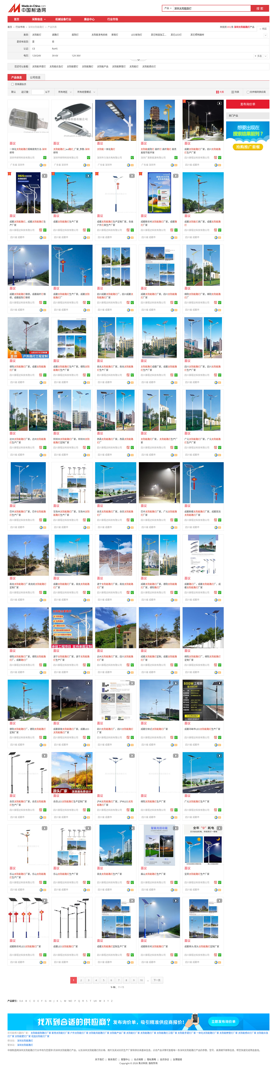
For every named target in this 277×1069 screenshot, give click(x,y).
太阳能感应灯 (149, 66)
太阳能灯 (133, 66)
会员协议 (164, 1059)
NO (70, 1001)
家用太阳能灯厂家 (61, 1033)
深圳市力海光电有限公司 (109, 157)
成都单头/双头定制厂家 (201, 946)
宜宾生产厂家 (196, 874)
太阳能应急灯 (56, 66)
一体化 (106, 149)
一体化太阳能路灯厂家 (207, 1033)
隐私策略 (151, 1059)
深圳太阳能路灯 (25, 1040)
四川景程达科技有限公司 (196, 157)
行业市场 (112, 19)
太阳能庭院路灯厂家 (41, 1033)
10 (141, 980)
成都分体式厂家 (154, 729)
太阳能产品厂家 (118, 1033)
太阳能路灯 (87, 66)
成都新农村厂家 (154, 946)
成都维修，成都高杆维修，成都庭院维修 (28, 296)
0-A (21, 1001)
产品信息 (16, 77)
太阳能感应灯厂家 (247, 1033)
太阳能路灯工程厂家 (167, 1033)
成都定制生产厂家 (111, 946)
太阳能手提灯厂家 (187, 1033)
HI (50, 1001)
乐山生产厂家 (65, 874)
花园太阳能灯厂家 (40, 1036)
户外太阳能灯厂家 (79, 1033)
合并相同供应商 (258, 92)
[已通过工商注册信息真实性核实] (44, 157)
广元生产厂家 (196, 801)
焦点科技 (143, 1063)
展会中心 (89, 19)
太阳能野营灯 (119, 66)
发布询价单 (247, 104)
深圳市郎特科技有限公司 (22, 157)
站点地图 (138, 1059)
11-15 (121, 987)
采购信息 (37, 19)
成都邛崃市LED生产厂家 (202, 729)
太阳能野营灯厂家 (229, 1033)
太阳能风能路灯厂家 (99, 1033)
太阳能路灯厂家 (148, 1033)
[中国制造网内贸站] (27, 8)
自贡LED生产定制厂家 (70, 801)
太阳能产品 (102, 66)
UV (95, 1001)
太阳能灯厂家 (133, 1033)
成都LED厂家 (65, 946)
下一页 (157, 980)
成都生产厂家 (65, 221)
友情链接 (177, 1059)
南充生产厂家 (109, 874)
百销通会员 (20, 84)
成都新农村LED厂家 (25, 946)
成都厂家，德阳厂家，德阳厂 (159, 586)
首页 (16, 19)
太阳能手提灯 (39, 66)
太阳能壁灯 (72, 66)
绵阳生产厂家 (153, 801)
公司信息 (35, 77)
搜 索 (259, 8)
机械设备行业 (63, 19)
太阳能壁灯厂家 (23, 1036)
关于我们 (99, 1059)
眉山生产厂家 (153, 874)
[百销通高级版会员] (215, 157)
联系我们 (112, 1059)
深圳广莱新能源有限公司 (153, 157)
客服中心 (125, 1059)
